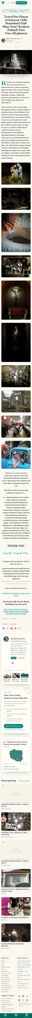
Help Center (5, 981)
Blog (2, 965)
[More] (29, 2)
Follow (13, 658)
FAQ (2, 963)
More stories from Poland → (11, 769)
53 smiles (4, 624)
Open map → (7, 746)
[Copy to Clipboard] (19, 628)
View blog (21, 658)
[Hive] (19, 996)
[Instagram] (23, 1000)
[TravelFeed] (3, 3)
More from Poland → (25, 781)
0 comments (12, 624)
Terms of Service (6, 998)
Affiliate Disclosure (7, 1005)
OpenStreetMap (24, 763)
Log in (13, 2)
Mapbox (19, 763)
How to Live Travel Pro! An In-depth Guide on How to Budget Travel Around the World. (16, 611)
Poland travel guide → (9, 766)
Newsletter (5, 971)
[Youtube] (13, 663)
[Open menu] (28, 40)
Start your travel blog (12, 726)
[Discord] (27, 1000)
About (3, 961)
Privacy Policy (5, 1000)
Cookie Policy (5, 1002)
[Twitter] (8, 628)
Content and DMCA (7, 1009)
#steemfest (5, 618)
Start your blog (21, 2)
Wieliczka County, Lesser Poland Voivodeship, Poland (17, 11)
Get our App (5, 977)
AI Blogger (4, 983)
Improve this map (22, 764)
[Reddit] (15, 628)
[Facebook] (4, 628)
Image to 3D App (22, 987)
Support (3, 1007)
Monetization (5, 979)
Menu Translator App (23, 961)
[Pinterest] (11, 628)
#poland (14, 618)
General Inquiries (6, 1011)
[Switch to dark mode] (8, 2)
